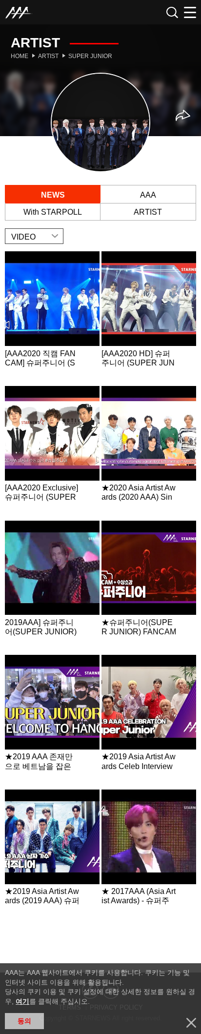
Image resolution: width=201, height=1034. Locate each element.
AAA (148, 195)
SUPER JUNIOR (90, 56)
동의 (24, 1021)
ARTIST (148, 212)
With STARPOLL (52, 212)
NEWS (53, 195)
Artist (48, 56)
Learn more (52, 317)
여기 (22, 1001)
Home (19, 56)
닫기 (191, 1023)
